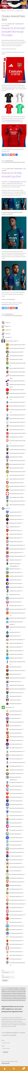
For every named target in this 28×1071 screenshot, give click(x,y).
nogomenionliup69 (19, 23)
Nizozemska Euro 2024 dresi (10, 993)
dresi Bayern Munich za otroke (13, 120)
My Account (4, 1068)
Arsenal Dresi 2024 (8, 162)
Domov (4, 10)
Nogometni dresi (5, 1063)
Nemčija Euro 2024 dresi (13, 988)
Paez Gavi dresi (22, 1000)
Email (3, 975)
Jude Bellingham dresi (18, 998)
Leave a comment (5, 25)
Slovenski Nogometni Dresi (9, 4)
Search (14, 1068)
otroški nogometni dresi (17, 315)
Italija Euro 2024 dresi (11, 991)
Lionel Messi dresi (8, 998)
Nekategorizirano (9, 160)
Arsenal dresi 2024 (10, 88)
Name (3, 970)
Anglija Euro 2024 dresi (17, 995)
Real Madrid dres (8, 995)
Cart (21, 1067)
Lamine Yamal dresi (12, 996)
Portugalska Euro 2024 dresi (13, 989)
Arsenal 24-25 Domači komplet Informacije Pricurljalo (13, 31)
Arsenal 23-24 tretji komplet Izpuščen (11, 174)
